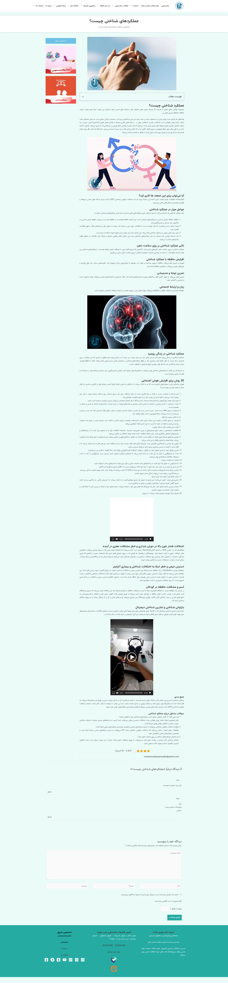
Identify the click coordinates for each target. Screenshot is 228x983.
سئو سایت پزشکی (114, 951)
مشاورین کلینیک (89, 6)
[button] (83, 97)
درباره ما (48, 6)
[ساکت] (117, 539)
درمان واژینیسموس (64, 935)
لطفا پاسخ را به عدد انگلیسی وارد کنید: (168, 901)
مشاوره (119, 27)
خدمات (135, 6)
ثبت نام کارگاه (105, 6)
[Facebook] (46, 960)
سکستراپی (165, 6)
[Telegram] (52, 960)
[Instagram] (83, 960)
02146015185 (120, 945)
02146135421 (108, 945)
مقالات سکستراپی (121, 6)
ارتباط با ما (39, 6)
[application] (132, 519)
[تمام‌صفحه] (113, 539)
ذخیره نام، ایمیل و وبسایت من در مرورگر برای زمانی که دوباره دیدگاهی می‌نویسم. (149, 894)
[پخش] (150, 539)
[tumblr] (58, 960)
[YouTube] (64, 960)
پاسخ (50, 791)
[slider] (134, 539)
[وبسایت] (67, 886)
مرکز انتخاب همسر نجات (150, 6)
